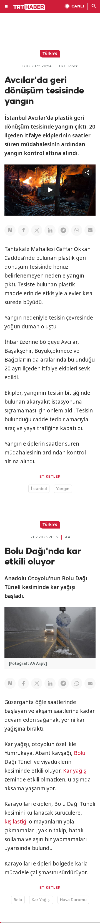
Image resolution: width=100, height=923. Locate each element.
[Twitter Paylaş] (36, 230)
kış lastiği (16, 821)
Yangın (62, 488)
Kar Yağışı (41, 899)
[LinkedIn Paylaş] (50, 230)
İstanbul (39, 488)
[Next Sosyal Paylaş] (10, 230)
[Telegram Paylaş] (63, 230)
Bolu (79, 753)
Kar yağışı (75, 770)
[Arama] (94, 6)
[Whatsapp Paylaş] (76, 230)
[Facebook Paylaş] (23, 230)
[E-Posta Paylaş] (90, 230)
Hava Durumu (73, 899)
